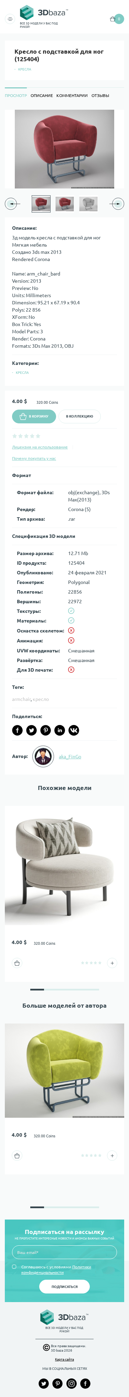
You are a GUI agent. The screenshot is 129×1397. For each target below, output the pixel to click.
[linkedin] (59, 730)
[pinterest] (45, 730)
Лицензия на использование (40, 447)
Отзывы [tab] (100, 95)
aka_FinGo (70, 756)
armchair (21, 699)
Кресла (24, 69)
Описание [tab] (42, 95)
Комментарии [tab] (72, 95)
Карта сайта (64, 1359)
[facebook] (17, 730)
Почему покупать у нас (34, 458)
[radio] (14, 435)
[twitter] (31, 730)
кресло (41, 699)
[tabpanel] (64, 442)
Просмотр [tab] (16, 95)
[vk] (73, 730)
